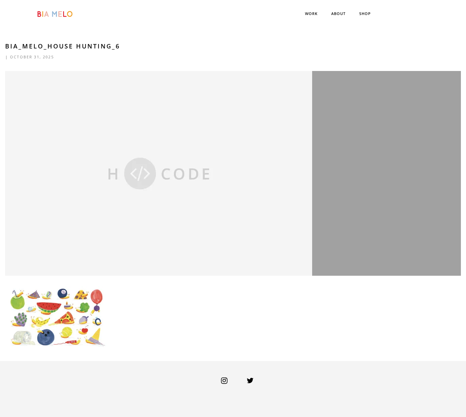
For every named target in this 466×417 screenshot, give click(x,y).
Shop (365, 13)
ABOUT (338, 13)
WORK (311, 13)
